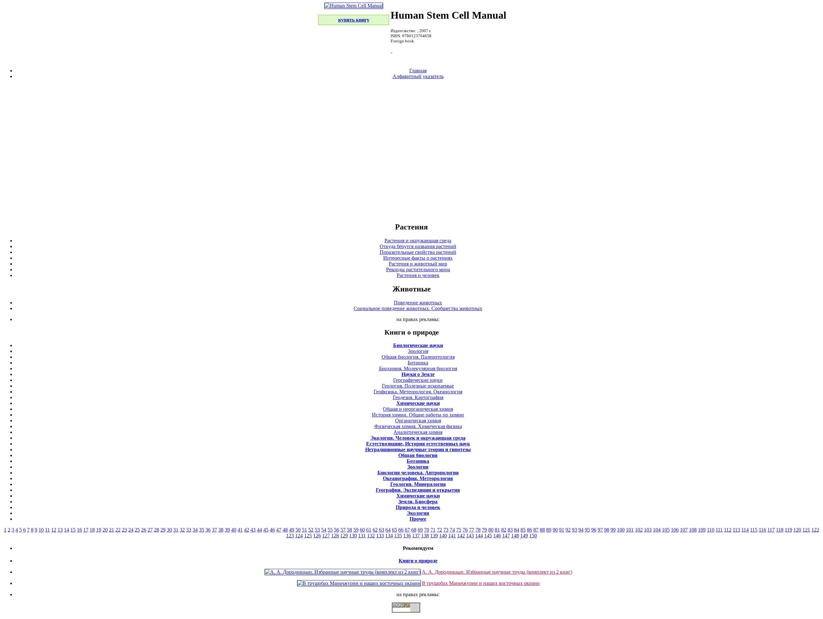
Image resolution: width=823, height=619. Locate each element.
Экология (418, 513)
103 (648, 530)
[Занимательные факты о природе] (158, 22)
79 (484, 530)
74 (452, 530)
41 (240, 530)
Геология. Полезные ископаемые (418, 386)
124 (299, 535)
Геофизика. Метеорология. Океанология (418, 391)
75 (458, 530)
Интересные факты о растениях (418, 258)
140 (443, 535)
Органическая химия (418, 420)
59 (355, 530)
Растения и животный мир (418, 263)
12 (53, 530)
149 (524, 535)
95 (587, 530)
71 (433, 530)
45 (265, 530)
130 (353, 535)
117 (771, 530)
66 (400, 530)
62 (375, 530)
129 (344, 535)
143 (470, 535)
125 (308, 535)
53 (317, 530)
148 (515, 535)
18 (92, 530)
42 (246, 530)
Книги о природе (418, 560)
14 (66, 530)
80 (490, 530)
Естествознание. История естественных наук (418, 443)
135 (398, 535)
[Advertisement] (411, 150)
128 (335, 535)
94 (580, 530)
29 (163, 530)
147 (506, 535)
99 (613, 530)
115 (753, 530)
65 (394, 530)
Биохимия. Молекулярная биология (418, 368)
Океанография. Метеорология (418, 478)
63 (381, 530)
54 (323, 530)
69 (420, 530)
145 (488, 535)
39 (227, 530)
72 (439, 530)
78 (478, 530)
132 (371, 535)
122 (815, 530)
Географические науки (418, 380)
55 (330, 530)
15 (73, 530)
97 (600, 530)
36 (208, 530)
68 (413, 530)
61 (368, 530)
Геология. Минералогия (418, 484)
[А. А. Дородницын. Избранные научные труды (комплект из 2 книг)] (343, 572)
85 (523, 530)
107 (684, 530)
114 (745, 530)
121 (806, 530)
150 (533, 535)
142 (461, 535)
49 (291, 530)
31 (175, 530)
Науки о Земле (418, 374)
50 (298, 530)
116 (762, 530)
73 (445, 530)
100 (621, 530)
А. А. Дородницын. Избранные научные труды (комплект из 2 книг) (497, 572)
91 (561, 530)
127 (326, 535)
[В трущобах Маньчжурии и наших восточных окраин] (359, 583)
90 (555, 530)
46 (272, 530)
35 (201, 530)
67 (407, 530)
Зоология (418, 351)
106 (675, 530)
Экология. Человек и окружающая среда (418, 438)
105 (666, 530)
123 (290, 535)
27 (150, 530)
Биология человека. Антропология (418, 472)
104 (657, 530)
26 (143, 530)
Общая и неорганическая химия (418, 409)
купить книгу (353, 19)
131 (362, 535)
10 (41, 530)
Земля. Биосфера (418, 501)
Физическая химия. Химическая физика (418, 426)
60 (362, 530)
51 (304, 530)
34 (195, 530)
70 (426, 530)
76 (465, 530)
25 (137, 530)
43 (253, 530)
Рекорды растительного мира (418, 269)
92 (568, 530)
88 (542, 530)
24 (130, 530)
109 (702, 530)
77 (471, 530)
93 (574, 530)
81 (497, 530)
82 (503, 530)
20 (105, 530)
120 (797, 530)
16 (79, 530)
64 (388, 530)
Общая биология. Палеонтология (418, 357)
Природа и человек (418, 507)
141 (452, 535)
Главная (418, 70)
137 (416, 535)
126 (317, 535)
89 (548, 530)
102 (639, 530)
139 (434, 535)
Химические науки (418, 403)
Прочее (418, 519)
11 (47, 530)
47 (278, 530)
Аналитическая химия (417, 432)
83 (510, 530)
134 (389, 535)
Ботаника (418, 362)
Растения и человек (418, 275)
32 (182, 530)
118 (779, 530)
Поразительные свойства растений (418, 252)
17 (85, 530)
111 (719, 530)
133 (380, 535)
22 (118, 530)
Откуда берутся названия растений (418, 246)
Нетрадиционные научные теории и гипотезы (418, 449)
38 (220, 530)
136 (407, 535)
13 (60, 530)
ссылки (411, 615)
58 (349, 530)
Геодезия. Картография (418, 397)
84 (516, 530)
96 (593, 530)
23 (124, 530)
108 (693, 530)
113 (736, 530)
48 (285, 530)
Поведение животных (418, 302)
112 (727, 530)
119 (788, 530)
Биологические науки (418, 345)
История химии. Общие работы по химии (418, 414)
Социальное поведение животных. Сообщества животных (418, 308)
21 (111, 530)
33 (188, 530)
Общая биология (418, 455)
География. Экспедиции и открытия (418, 490)
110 (710, 530)
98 (606, 530)
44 (259, 530)
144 (479, 535)
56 (336, 530)
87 (535, 530)
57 (343, 530)
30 (169, 530)
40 (233, 530)
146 (497, 535)
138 (425, 535)
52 (310, 530)
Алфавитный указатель (418, 76)
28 (156, 530)
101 (630, 530)
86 (529, 530)
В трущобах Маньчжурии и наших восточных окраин (481, 583)
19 (98, 530)
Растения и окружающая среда (417, 240)
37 (214, 530)
